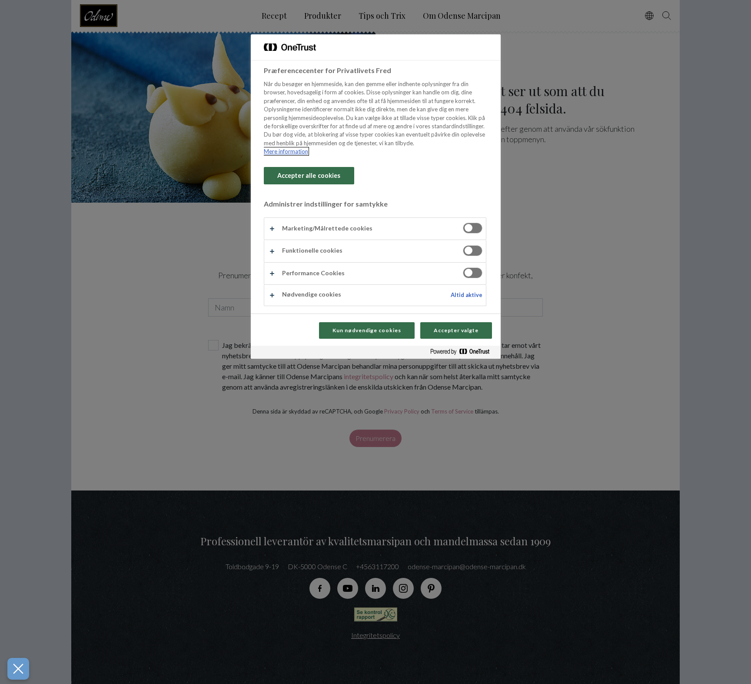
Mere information (286, 151)
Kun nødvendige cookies (366, 330)
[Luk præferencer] (18, 669)
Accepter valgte (456, 330)
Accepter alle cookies (309, 175)
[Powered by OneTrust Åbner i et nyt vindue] (463, 353)
